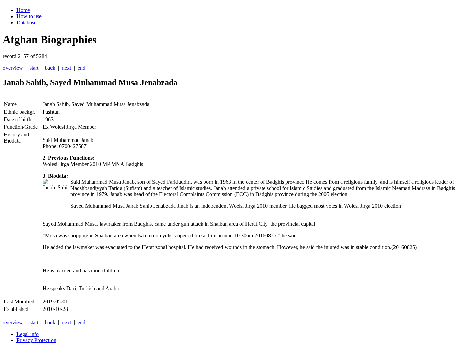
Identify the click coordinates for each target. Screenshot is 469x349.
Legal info (27, 334)
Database (26, 22)
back (50, 68)
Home (23, 10)
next (66, 68)
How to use (29, 16)
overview (13, 68)
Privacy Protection (36, 340)
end (81, 68)
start (34, 68)
